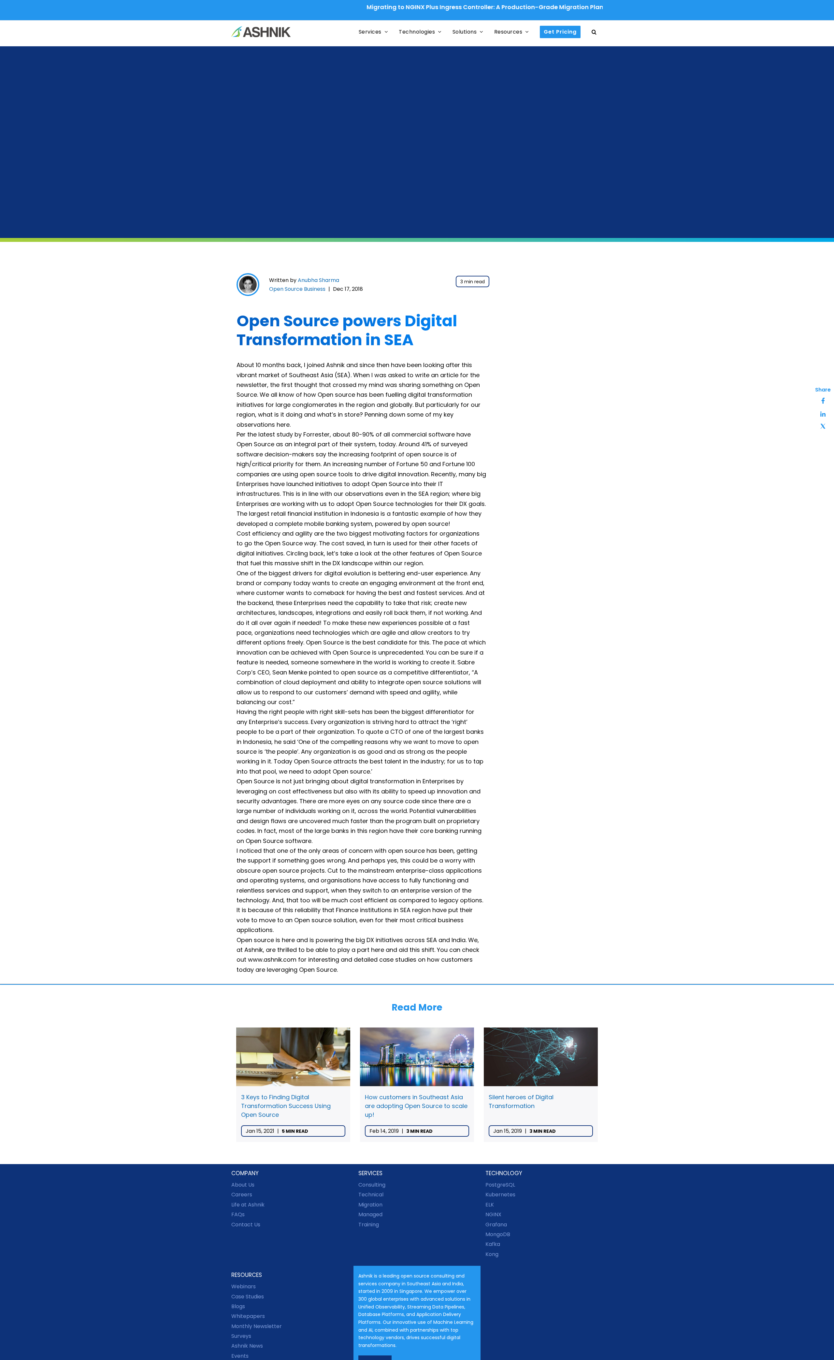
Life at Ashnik (248, 1204)
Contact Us (245, 1224)
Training (368, 1224)
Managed (370, 1214)
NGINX (493, 1214)
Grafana (496, 1224)
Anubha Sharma (318, 280)
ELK (489, 1204)
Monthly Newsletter (256, 1326)
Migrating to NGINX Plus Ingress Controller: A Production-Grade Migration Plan (445, 7)
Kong (491, 1254)
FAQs (238, 1214)
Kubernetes (500, 1194)
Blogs (238, 1306)
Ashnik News (247, 1346)
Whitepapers (248, 1316)
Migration (370, 1204)
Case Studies (247, 1296)
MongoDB (497, 1234)
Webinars (243, 1286)
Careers (241, 1194)
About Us (242, 1185)
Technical (370, 1194)
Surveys (241, 1336)
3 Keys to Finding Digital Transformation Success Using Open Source (286, 1106)
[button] (594, 31)
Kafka (492, 1244)
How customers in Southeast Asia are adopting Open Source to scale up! (416, 1106)
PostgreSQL (500, 1185)
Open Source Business (297, 289)
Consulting (371, 1185)
